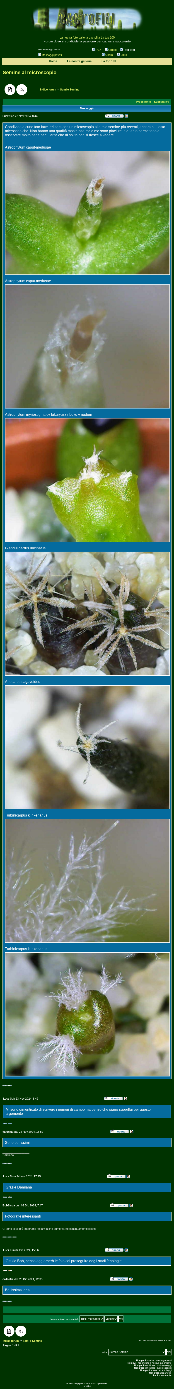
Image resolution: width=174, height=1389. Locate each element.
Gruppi (112, 49)
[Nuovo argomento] (10, 89)
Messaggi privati (52, 55)
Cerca (109, 54)
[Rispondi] (21, 89)
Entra (124, 54)
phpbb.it (87, 1386)
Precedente (143, 101)
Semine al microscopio (29, 72)
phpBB (80, 1383)
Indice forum (48, 89)
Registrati (129, 49)
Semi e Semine (69, 89)
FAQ (98, 49)
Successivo (161, 101)
